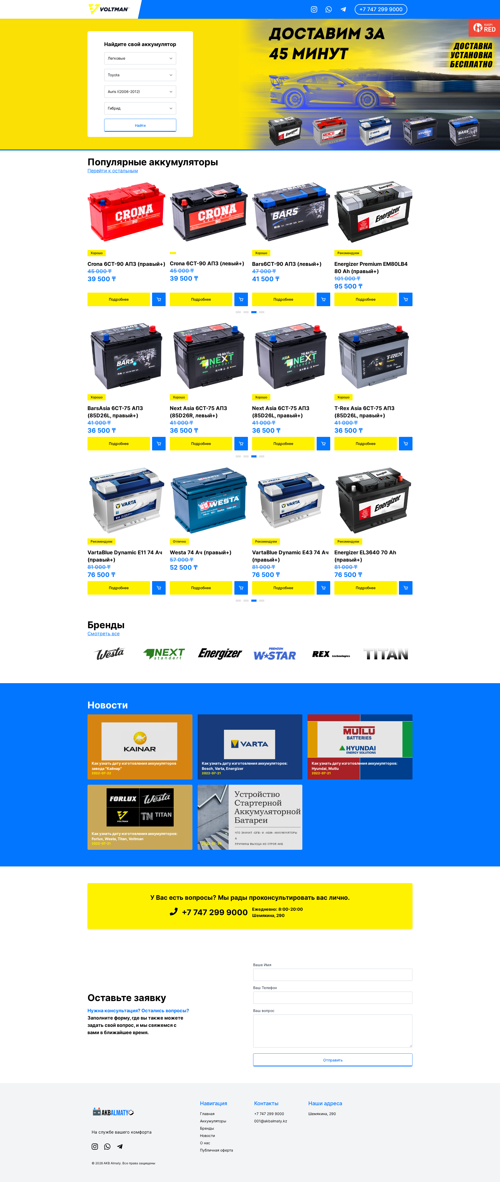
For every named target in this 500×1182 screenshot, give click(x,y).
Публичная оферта (216, 1150)
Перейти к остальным (113, 170)
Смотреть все (104, 633)
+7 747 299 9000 (381, 9)
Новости (108, 705)
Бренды (207, 1128)
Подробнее (119, 299)
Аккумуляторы (213, 1121)
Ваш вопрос (263, 1010)
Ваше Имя (262, 965)
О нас (205, 1143)
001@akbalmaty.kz (270, 1121)
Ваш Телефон (265, 987)
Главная (207, 1113)
